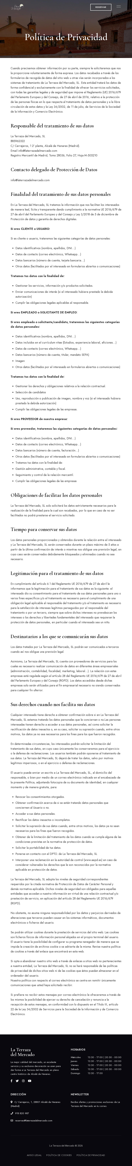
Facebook (11, 1080)
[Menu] (118, 6)
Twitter (17, 1080)
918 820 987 (21, 1113)
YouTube (29, 1080)
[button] (100, 7)
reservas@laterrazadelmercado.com (33, 1120)
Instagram (23, 1080)
